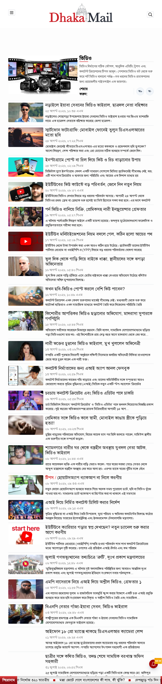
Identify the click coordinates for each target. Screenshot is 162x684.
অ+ (140, 91)
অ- (149, 91)
